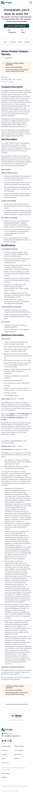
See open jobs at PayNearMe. (14, 67)
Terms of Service (13, 791)
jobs (5, 42)
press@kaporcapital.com (12, 736)
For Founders (18, 750)
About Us (5, 750)
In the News (17, 754)
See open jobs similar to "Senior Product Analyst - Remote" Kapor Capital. (17, 70)
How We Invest (6, 746)
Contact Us (5, 762)
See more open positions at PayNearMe (17, 704)
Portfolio (4, 754)
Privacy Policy (5, 791)
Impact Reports (19, 746)
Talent (4, 758)
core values (25, 404)
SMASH (4, 777)
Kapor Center (6, 773)
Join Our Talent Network (16, 26)
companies (12, 42)
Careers (16, 758)
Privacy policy (12, 720)
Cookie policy (20, 720)
